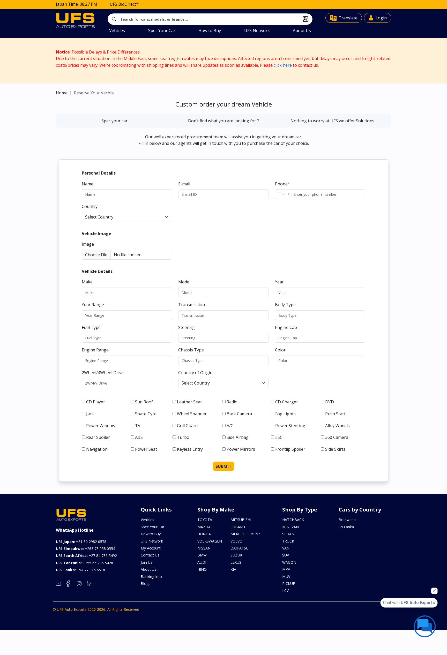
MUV (286, 576)
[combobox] (283, 194)
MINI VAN (290, 526)
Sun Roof (144, 402)
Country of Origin (195, 372)
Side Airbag (238, 437)
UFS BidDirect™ (124, 4)
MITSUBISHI (240, 519)
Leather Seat (189, 402)
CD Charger (286, 402)
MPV (286, 569)
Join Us (146, 562)
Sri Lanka (346, 526)
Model (184, 282)
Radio (232, 402)
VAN (285, 548)
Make (87, 282)
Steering (186, 327)
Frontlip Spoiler (290, 449)
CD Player (95, 402)
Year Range (93, 304)
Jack (90, 414)
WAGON (289, 562)
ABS (139, 437)
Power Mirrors (241, 449)
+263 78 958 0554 (85, 548)
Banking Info (151, 576)
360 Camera (336, 437)
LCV (285, 590)
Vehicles (117, 30)
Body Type (285, 304)
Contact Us (150, 555)
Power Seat (146, 449)
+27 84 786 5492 (86, 555)
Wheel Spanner (192, 414)
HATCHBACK (293, 519)
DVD (329, 402)
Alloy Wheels (337, 425)
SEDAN (288, 533)
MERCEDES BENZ (245, 533)
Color (280, 350)
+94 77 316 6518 (80, 569)
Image (88, 244)
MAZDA (204, 526)
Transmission (191, 304)
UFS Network (257, 30)
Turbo (183, 437)
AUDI (201, 562)
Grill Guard (187, 425)
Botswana (347, 519)
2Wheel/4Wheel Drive (103, 372)
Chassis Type (191, 350)
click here (283, 65)
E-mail (184, 184)
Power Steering (290, 425)
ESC (278, 437)
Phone (282, 184)
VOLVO (236, 541)
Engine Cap (286, 327)
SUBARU (237, 526)
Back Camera (239, 414)
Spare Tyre (146, 414)
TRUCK (288, 541)
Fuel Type (91, 327)
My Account (151, 548)
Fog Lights (285, 414)
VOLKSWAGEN (209, 541)
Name (87, 184)
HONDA (204, 533)
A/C (230, 425)
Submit (223, 466)
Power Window (100, 425)
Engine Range (95, 350)
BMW (202, 555)
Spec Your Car (161, 30)
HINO (202, 569)
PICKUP (288, 583)
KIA (233, 569)
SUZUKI (236, 555)
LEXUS (235, 562)
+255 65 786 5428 (84, 562)
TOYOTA (204, 519)
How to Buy (209, 30)
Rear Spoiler (98, 437)
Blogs (145, 583)
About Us (302, 30)
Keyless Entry (190, 449)
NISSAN (204, 548)
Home (62, 93)
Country (90, 206)
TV (137, 425)
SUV (285, 555)
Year (279, 282)
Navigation (97, 449)
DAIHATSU (239, 548)
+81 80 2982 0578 (81, 541)
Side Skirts (335, 449)
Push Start (335, 414)
